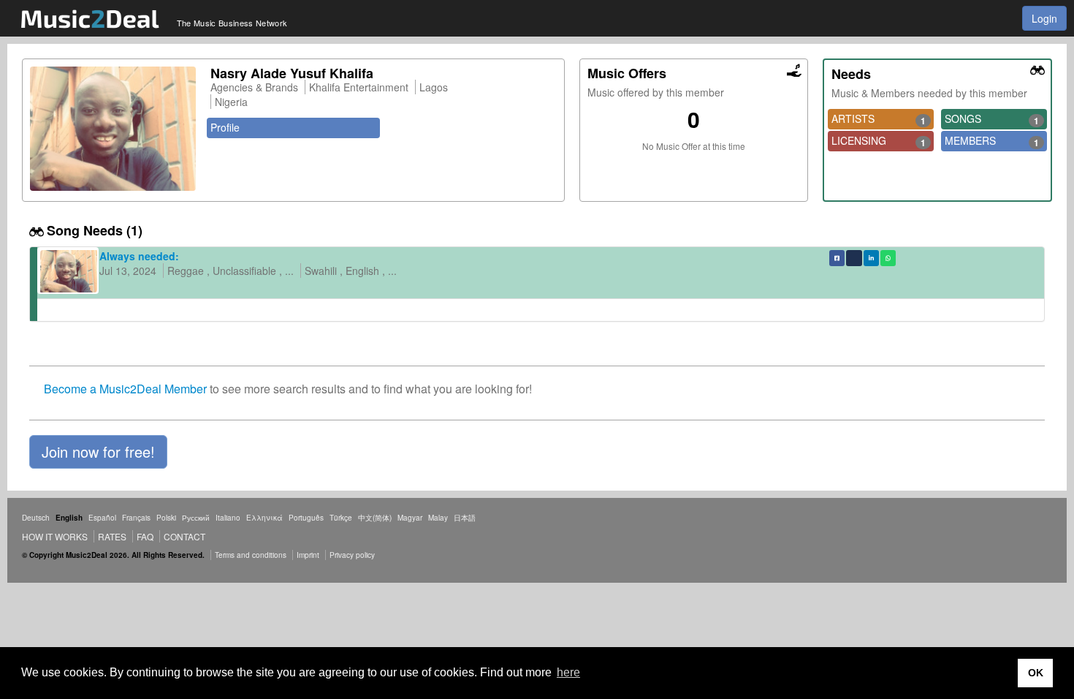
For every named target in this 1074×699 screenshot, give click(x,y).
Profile (225, 127)
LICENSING (878, 141)
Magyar (409, 518)
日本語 (465, 518)
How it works (55, 536)
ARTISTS (878, 119)
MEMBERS (992, 141)
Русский (196, 518)
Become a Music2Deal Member (125, 388)
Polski (166, 518)
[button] (98, 452)
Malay (438, 518)
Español (102, 518)
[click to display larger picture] (113, 129)
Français (136, 518)
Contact (184, 536)
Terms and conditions (250, 555)
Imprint (308, 555)
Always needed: (139, 256)
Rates (112, 536)
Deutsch (36, 518)
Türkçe (341, 518)
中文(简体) (375, 518)
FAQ (145, 536)
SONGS (992, 119)
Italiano (228, 518)
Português (306, 518)
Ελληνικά (264, 518)
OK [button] (1035, 673)
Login (1044, 18)
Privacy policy (352, 555)
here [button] (568, 672)
